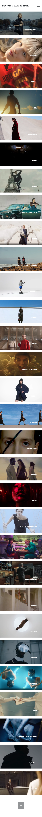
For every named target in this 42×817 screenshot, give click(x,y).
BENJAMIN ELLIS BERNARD (15, 6)
